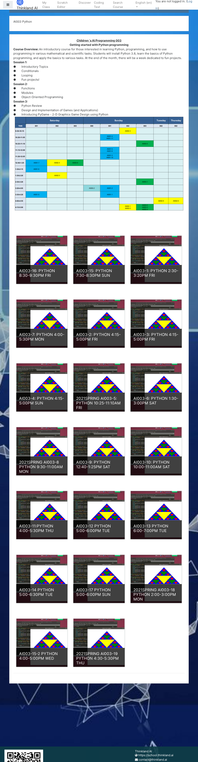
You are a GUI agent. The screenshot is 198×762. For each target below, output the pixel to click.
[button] (189, 753)
